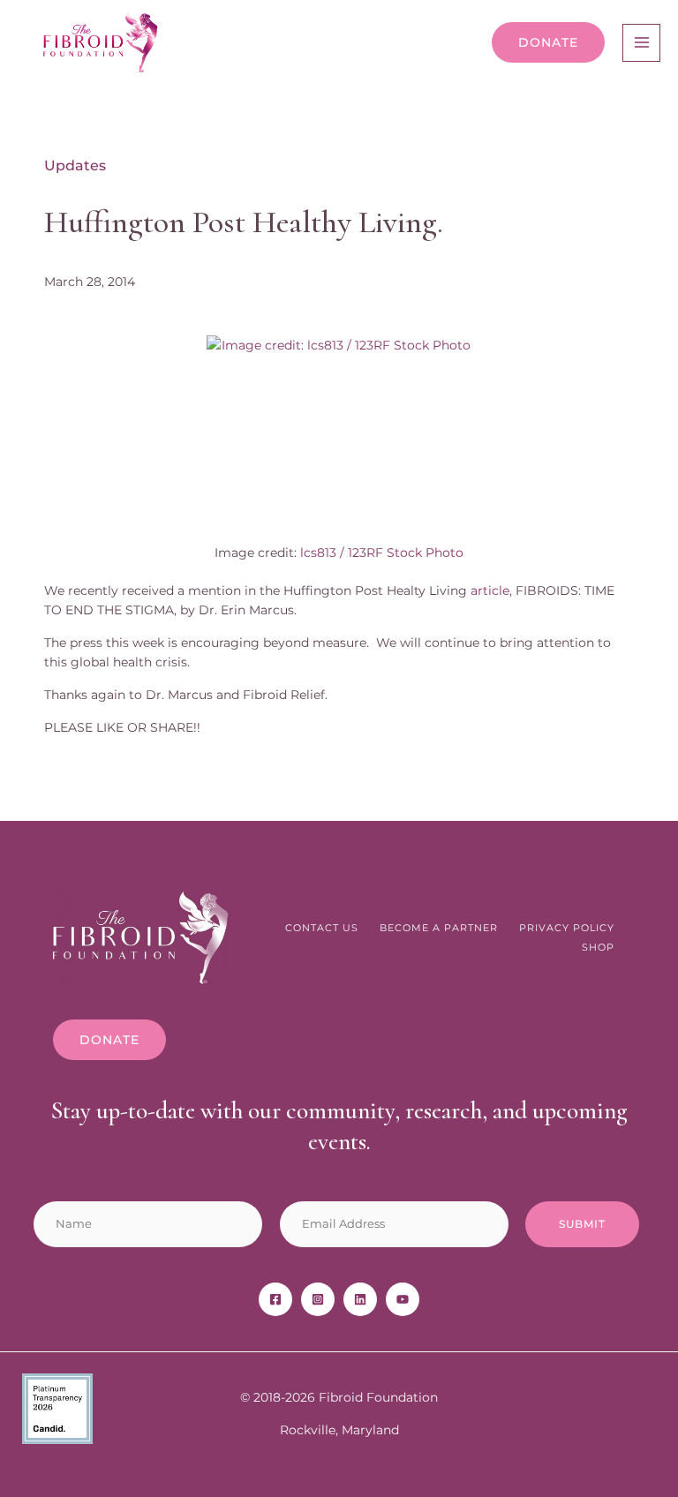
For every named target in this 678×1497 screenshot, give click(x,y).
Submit (582, 1223)
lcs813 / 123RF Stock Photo (381, 552)
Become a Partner (439, 928)
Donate (548, 42)
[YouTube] (402, 1299)
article (490, 590)
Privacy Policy (566, 928)
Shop (598, 947)
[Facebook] (275, 1299)
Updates (75, 165)
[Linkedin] (360, 1299)
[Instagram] (318, 1299)
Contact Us (321, 928)
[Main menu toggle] (641, 43)
